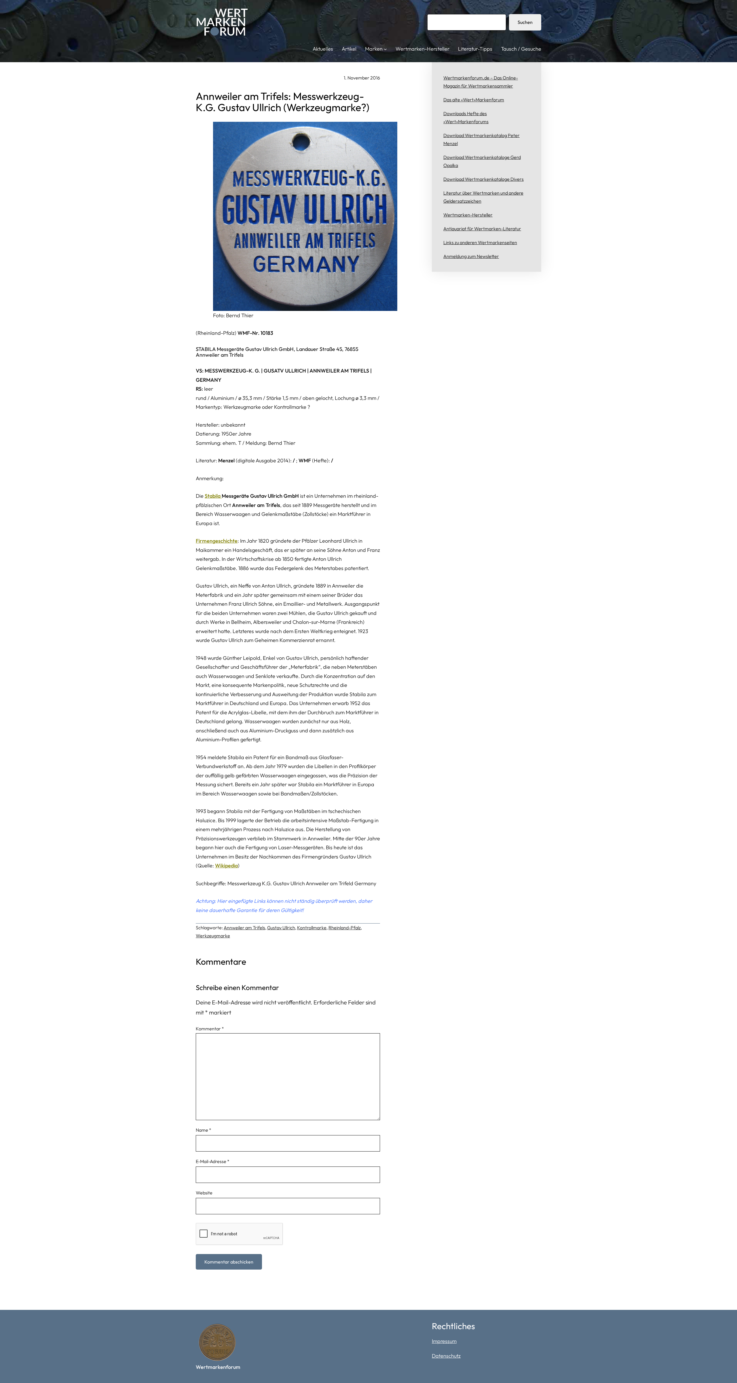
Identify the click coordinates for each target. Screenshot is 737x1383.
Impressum (444, 1341)
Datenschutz (446, 1355)
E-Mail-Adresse (212, 1161)
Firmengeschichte (217, 540)
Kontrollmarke (311, 927)
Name (203, 1130)
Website (204, 1193)
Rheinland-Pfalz (344, 927)
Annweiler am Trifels (244, 927)
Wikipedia (226, 865)
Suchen (525, 22)
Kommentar (210, 1028)
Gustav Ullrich (281, 927)
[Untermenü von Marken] (385, 49)
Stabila (213, 496)
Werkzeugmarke (213, 936)
